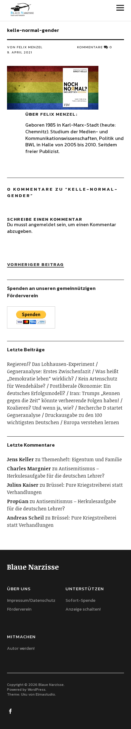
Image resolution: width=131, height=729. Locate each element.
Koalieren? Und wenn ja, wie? (40, 407)
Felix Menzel (58, 114)
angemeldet (41, 224)
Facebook (11, 710)
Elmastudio (45, 694)
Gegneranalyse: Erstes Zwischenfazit (49, 371)
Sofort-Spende (80, 600)
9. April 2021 (19, 52)
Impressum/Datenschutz (31, 600)
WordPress (36, 689)
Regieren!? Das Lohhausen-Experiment (50, 364)
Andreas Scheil (25, 517)
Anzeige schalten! (83, 609)
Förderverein (19, 609)
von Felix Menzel (25, 47)
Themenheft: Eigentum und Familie (82, 459)
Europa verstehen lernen (91, 422)
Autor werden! (20, 648)
